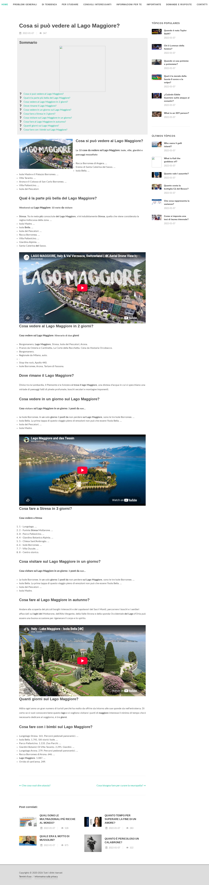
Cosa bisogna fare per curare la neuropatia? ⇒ (121, 785)
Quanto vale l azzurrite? (176, 173)
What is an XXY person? (176, 113)
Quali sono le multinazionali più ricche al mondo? (57, 819)
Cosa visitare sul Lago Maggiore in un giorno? (48, 118)
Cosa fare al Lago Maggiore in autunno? (45, 122)
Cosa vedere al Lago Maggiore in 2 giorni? (46, 102)
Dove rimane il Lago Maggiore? (40, 106)
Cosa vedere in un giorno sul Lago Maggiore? (47, 110)
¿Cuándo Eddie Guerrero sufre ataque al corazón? (176, 97)
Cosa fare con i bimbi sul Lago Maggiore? (45, 129)
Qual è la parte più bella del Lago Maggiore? (47, 98)
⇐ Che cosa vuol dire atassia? (34, 785)
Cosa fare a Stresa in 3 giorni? (39, 114)
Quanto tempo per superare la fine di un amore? (120, 819)
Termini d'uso (25, 877)
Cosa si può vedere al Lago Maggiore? (44, 94)
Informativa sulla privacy (46, 877)
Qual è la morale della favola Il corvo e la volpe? (175, 79)
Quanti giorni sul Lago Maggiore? (41, 126)
